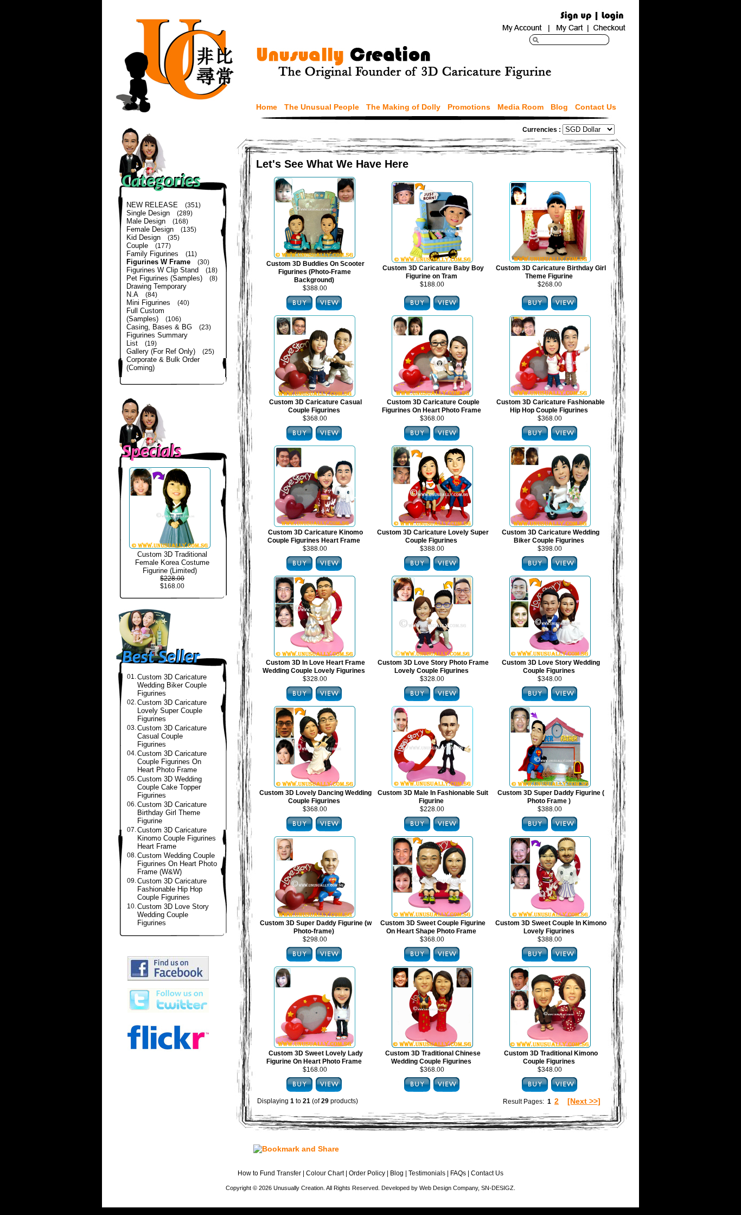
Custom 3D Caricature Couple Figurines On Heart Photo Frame (172, 761)
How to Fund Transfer (269, 1173)
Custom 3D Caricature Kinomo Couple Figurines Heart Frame (176, 838)
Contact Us (595, 107)
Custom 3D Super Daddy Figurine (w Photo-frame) (316, 927)
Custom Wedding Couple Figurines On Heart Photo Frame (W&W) (177, 863)
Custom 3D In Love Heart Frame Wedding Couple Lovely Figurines (314, 667)
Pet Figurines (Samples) (164, 278)
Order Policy (367, 1173)
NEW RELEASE (152, 205)
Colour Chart (325, 1173)
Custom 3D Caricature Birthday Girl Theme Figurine (172, 812)
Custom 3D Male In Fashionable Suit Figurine (433, 797)
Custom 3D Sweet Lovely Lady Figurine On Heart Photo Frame (314, 1057)
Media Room (520, 107)
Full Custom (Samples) (145, 315)
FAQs (458, 1173)
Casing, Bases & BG (159, 327)
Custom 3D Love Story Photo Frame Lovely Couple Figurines (433, 667)
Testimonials (426, 1173)
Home (266, 107)
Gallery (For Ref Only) (160, 351)
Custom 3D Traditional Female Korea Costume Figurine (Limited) (172, 562)
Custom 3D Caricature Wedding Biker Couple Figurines (172, 685)
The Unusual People (321, 107)
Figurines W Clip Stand (162, 270)
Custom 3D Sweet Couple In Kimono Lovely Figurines (550, 927)
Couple (137, 245)
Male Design (145, 221)
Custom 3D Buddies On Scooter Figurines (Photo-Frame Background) (315, 272)
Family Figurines (152, 254)
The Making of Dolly (403, 107)
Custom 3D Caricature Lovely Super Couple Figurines (172, 710)
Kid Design (143, 237)
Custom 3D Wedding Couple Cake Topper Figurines (169, 787)
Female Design (150, 229)
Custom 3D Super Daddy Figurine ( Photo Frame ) (550, 797)
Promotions (469, 107)
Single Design (148, 213)
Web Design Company (448, 1188)
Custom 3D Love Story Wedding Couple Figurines (173, 914)
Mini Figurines (148, 302)
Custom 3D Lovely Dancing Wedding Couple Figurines (315, 797)
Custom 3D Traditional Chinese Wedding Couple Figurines (433, 1057)
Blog (559, 107)
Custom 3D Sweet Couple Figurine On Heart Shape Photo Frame (433, 927)
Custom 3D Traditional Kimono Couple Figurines (551, 1057)
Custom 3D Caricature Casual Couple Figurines (172, 736)
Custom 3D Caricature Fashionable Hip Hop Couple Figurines (172, 889)
